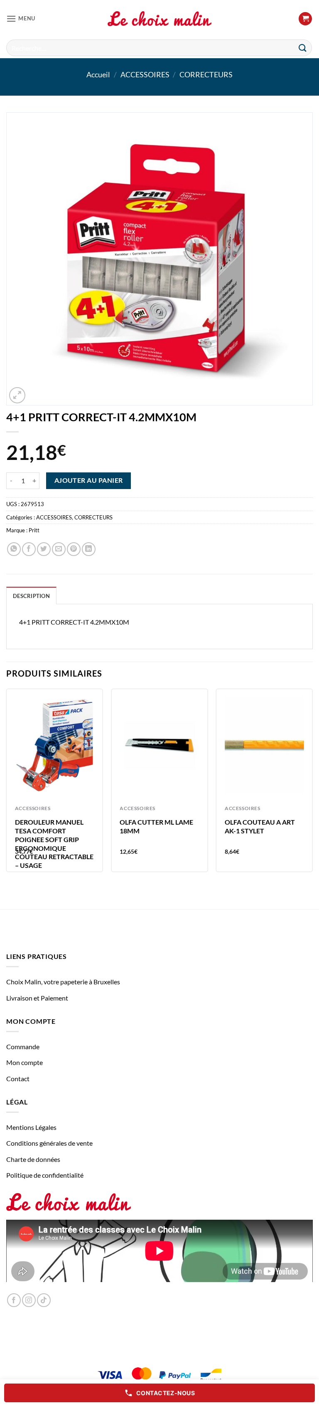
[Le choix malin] (159, 18)
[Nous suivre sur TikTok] (44, 1300)
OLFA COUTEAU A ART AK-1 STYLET (260, 826)
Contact (17, 1078)
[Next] (312, 784)
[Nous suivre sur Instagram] (29, 1300)
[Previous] (6, 784)
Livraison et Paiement (37, 998)
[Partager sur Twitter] (44, 549)
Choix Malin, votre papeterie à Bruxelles (63, 982)
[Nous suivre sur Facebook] (14, 1300)
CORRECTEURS (206, 74)
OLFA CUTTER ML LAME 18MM (156, 826)
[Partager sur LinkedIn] (89, 549)
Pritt (34, 530)
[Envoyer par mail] (59, 549)
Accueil (98, 74)
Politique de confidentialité (44, 1175)
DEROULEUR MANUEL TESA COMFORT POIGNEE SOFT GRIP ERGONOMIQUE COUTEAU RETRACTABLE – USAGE (54, 843)
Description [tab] (31, 596)
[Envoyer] (302, 48)
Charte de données (33, 1159)
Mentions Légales (31, 1127)
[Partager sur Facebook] (29, 549)
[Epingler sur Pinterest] (74, 549)
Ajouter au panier (88, 480)
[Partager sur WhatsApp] (14, 549)
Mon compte (24, 1062)
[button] (20, 18)
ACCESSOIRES (144, 74)
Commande (22, 1046)
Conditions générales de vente (49, 1143)
